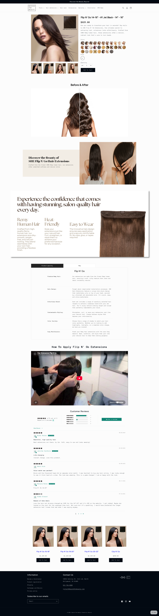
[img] (38, 433)
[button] (41, 8)
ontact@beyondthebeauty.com (74, 589)
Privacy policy (32, 591)
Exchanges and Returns (34, 588)
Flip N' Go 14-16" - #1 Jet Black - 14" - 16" (102, 17)
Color (83, 39)
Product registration (34, 582)
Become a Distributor (34, 579)
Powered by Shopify (87, 612)
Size (82, 54)
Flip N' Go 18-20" (67, 552)
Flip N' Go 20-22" (92, 552)
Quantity (84, 62)
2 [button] (78, 513)
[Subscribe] (57, 601)
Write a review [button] (111, 419)
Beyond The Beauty (76, 612)
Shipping (30, 585)
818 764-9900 (68, 585)
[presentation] (29, 71)
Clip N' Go (116, 552)
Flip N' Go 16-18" (43, 552)
